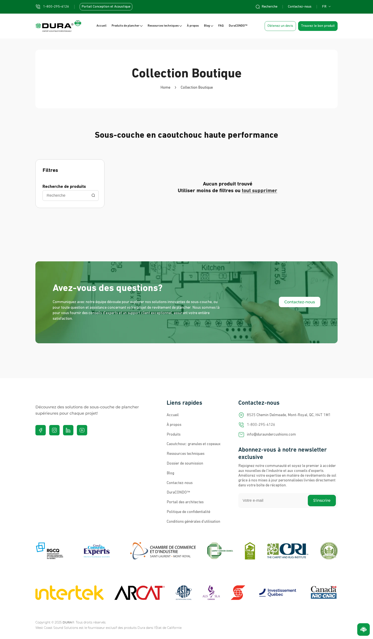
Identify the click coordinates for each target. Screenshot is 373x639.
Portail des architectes (185, 502)
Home (165, 88)
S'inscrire (321, 500)
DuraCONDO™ (178, 493)
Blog (170, 473)
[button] (127, 26)
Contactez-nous (299, 6)
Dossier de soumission (185, 463)
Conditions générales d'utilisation (193, 522)
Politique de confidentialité (188, 512)
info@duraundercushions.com (271, 434)
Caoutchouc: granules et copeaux (194, 444)
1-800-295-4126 (261, 425)
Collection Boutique (197, 88)
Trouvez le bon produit (318, 26)
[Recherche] (93, 195)
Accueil (173, 415)
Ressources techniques (185, 454)
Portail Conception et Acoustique (106, 6)
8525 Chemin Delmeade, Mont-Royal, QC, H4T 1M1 (289, 415)
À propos (174, 425)
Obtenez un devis (280, 26)
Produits (173, 434)
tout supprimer (259, 190)
